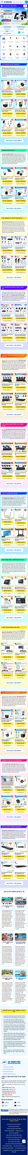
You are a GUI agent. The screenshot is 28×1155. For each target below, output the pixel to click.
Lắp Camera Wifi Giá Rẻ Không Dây (13, 1143)
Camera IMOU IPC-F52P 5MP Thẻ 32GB (20, 91)
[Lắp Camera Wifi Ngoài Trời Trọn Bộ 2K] (7, 397)
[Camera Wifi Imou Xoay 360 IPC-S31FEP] (7, 104)
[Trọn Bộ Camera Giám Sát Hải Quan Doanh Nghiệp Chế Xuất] (7, 447)
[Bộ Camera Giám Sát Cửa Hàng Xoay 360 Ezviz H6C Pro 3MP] (7, 260)
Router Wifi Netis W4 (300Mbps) (5, 540)
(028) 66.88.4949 (7, 33)
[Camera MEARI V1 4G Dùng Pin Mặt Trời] (7, 172)
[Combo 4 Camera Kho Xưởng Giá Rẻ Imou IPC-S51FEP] (21, 309)
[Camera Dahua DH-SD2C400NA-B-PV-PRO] (21, 733)
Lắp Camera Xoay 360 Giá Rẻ (10, 692)
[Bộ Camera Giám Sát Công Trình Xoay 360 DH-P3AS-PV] (21, 328)
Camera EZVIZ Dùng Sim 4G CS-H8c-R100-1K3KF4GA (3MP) (6, 198)
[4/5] (14, 16)
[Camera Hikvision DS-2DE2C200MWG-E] (7, 733)
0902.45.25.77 (7, 29)
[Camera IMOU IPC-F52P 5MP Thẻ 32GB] (21, 84)
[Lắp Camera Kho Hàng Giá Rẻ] (21, 447)
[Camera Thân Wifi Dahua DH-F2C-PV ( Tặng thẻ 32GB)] (21, 123)
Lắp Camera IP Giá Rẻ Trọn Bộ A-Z (12, 218)
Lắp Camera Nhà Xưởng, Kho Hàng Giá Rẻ (12, 425)
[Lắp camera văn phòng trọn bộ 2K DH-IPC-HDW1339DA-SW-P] (7, 328)
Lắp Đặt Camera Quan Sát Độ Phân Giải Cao (13, 355)
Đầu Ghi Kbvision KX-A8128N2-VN (19, 854)
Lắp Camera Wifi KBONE (8, 1148)
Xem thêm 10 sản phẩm (13, 140)
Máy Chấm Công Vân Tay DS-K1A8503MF (6, 607)
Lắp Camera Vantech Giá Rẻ (14, 1124)
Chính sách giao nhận (8, 1069)
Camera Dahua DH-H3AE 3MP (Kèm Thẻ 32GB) (6, 130)
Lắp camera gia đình (14, 1133)
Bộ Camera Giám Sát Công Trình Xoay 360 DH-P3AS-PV (20, 335)
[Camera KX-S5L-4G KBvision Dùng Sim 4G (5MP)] (21, 191)
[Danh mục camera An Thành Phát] (25, 6)
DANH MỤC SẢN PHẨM (10, 6)
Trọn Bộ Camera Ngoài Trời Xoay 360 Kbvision (7, 385)
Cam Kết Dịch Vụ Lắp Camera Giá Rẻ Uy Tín (14, 1011)
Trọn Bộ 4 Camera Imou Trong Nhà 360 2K (20, 248)
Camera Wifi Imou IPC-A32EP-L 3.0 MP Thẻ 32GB (6, 91)
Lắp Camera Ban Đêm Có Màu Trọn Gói (12, 288)
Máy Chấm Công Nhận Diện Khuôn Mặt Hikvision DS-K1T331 (6, 588)
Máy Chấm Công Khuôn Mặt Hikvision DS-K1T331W (21, 588)
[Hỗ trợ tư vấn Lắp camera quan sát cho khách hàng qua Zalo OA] (24, 1141)
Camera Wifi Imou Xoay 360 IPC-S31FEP (6, 111)
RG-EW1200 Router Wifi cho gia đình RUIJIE (21, 520)
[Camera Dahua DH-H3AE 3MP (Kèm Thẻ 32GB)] (7, 123)
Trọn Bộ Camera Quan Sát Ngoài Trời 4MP (20, 404)
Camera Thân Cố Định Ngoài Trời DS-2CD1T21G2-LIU (7, 787)
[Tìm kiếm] (26, 2)
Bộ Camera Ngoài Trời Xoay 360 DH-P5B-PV (6, 315)
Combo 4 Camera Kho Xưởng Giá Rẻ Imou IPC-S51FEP (20, 316)
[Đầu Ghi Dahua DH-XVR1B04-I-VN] (7, 847)
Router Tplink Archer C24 (6, 519)
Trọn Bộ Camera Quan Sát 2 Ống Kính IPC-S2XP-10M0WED (20, 267)
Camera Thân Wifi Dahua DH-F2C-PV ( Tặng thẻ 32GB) (20, 130)
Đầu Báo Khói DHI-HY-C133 (7, 673)
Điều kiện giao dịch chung (9, 1073)
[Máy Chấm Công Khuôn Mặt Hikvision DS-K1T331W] (21, 581)
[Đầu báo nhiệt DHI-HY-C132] (21, 667)
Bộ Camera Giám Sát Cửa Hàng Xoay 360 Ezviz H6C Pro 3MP (7, 267)
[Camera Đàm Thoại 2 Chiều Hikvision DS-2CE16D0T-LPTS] (21, 780)
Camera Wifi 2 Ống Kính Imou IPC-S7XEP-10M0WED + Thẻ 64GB (21, 111)
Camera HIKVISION (9, 1130)
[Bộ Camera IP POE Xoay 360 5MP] (21, 378)
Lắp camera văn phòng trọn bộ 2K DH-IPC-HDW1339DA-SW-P (7, 335)
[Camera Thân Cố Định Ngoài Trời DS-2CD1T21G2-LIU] (7, 780)
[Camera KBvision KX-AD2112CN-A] (7, 800)
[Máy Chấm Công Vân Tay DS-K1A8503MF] (7, 600)
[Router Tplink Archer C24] (7, 513)
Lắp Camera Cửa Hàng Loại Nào (14, 1137)
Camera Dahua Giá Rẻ (13, 1126)
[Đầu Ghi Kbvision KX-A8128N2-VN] (21, 847)
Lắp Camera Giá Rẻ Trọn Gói (10, 64)
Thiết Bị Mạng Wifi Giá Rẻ (9, 493)
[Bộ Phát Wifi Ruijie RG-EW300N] (21, 533)
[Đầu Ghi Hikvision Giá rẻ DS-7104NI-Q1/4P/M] (21, 866)
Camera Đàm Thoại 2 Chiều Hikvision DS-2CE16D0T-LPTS (21, 787)
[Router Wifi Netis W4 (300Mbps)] (7, 533)
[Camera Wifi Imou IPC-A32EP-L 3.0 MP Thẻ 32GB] (7, 84)
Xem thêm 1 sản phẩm (13, 277)
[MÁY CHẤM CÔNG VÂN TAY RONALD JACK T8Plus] (21, 600)
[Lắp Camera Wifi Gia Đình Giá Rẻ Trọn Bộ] (7, 241)
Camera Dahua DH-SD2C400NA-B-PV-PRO (19, 740)
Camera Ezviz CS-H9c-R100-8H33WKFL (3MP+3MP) (19, 721)
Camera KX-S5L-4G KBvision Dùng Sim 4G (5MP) (19, 198)
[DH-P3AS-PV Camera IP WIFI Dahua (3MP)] (7, 714)
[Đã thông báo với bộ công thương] (4, 1110)
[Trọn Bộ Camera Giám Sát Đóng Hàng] (21, 466)
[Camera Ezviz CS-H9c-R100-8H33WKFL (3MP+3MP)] (21, 714)
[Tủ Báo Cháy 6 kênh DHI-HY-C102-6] (21, 647)
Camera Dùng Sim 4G (8, 150)
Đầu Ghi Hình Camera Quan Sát (11, 826)
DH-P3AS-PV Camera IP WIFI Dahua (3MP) (6, 721)
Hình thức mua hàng (8, 1067)
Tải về (22, 32)
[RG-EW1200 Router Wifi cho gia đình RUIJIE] (21, 513)
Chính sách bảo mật (8, 1071)
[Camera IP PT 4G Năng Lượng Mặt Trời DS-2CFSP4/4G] (21, 172)
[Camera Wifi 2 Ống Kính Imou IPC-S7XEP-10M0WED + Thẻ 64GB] (21, 104)
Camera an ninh (19, 1130)
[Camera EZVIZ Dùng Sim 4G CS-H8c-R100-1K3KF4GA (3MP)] (7, 191)
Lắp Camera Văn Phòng (14, 1139)
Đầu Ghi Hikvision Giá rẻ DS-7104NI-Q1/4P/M (20, 873)
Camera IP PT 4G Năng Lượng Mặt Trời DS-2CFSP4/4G (20, 179)
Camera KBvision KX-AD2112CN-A (5, 807)
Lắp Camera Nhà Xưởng (14, 1141)
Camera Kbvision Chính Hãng (14, 1128)
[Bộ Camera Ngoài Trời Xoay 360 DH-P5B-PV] (7, 309)
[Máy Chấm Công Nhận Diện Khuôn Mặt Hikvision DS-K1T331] (7, 581)
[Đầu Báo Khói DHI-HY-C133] (7, 667)
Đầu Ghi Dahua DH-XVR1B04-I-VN (5, 854)
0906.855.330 (21, 29)
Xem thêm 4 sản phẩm (13, 750)
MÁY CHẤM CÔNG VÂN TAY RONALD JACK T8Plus (21, 607)
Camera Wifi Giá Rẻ (7, 1146)
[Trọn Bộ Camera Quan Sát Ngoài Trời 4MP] (21, 397)
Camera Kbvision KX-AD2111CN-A (19, 807)
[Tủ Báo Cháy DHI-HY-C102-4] (7, 647)
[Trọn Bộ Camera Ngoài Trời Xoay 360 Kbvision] (7, 378)
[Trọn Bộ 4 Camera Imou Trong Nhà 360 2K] (21, 241)
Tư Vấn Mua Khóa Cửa (20, 1148)
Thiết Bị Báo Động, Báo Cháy (11, 627)
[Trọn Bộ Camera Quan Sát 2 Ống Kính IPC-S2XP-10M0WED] (21, 260)
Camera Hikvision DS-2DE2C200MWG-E (5, 740)
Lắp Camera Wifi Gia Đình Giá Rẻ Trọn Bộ (6, 248)
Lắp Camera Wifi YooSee (19, 1146)
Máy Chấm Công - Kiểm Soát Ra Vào (13, 559)
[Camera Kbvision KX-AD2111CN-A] (21, 800)
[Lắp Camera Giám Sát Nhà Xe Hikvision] (7, 466)
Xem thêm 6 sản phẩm (13, 208)
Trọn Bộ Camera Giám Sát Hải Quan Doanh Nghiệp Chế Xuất (6, 454)
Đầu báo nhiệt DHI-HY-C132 (21, 673)
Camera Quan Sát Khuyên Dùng (12, 760)
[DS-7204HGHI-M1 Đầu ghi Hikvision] (7, 866)
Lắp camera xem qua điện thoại (13, 1135)
